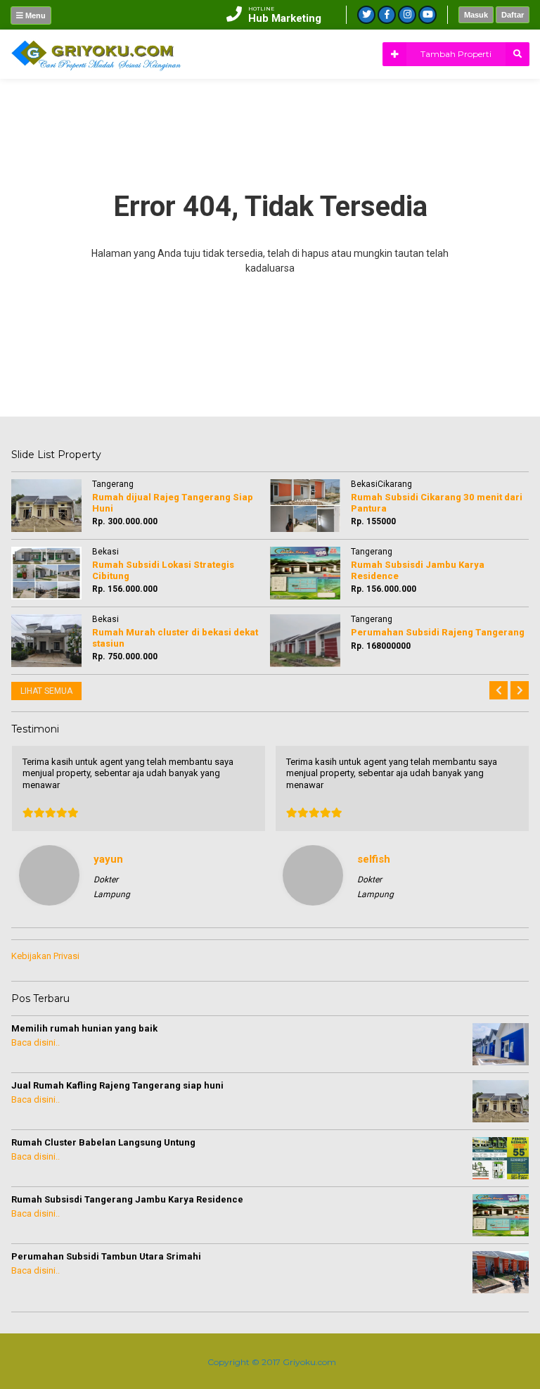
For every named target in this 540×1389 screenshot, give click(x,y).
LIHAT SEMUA (46, 691)
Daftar (512, 15)
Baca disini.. (35, 1042)
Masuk (476, 15)
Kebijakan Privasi (45, 956)
